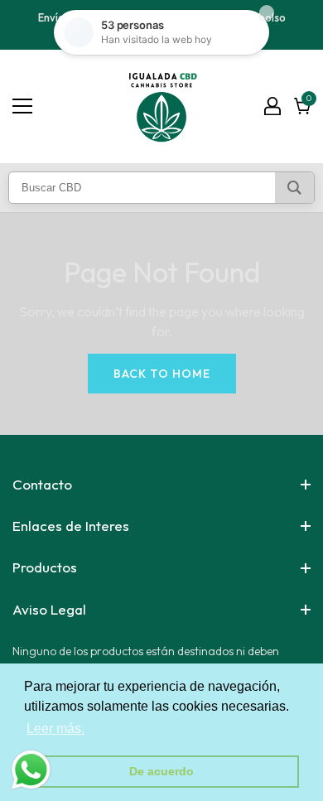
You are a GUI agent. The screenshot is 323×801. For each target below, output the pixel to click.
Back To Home (161, 373)
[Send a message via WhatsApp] (31, 770)
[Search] (294, 187)
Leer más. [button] (55, 728)
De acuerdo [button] (161, 771)
